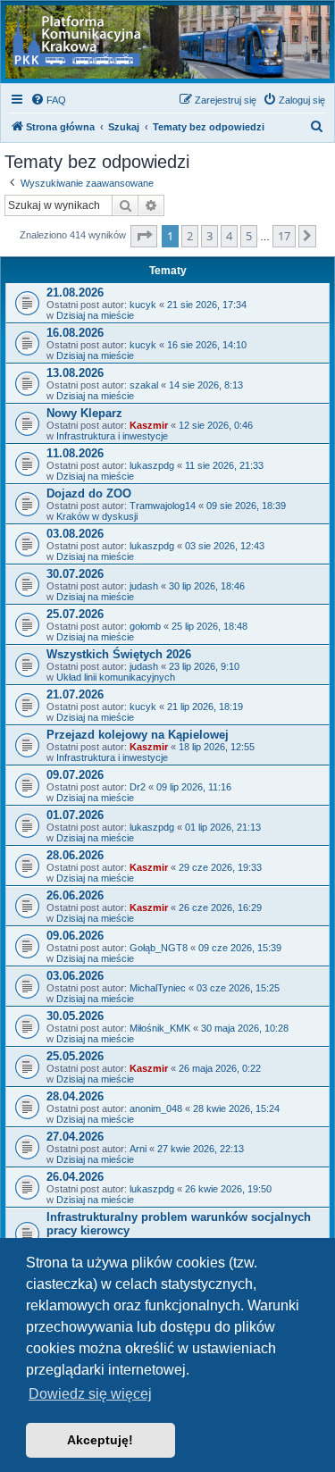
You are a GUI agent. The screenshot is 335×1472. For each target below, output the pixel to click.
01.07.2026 (75, 815)
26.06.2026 (75, 895)
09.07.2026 (75, 775)
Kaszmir (149, 425)
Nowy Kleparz (84, 413)
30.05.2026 (75, 1016)
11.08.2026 (75, 453)
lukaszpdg (152, 465)
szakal (144, 385)
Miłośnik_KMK (160, 1028)
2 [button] (190, 236)
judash (144, 586)
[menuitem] (48, 100)
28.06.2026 (75, 855)
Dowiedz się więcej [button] (90, 1393)
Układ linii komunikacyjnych (115, 677)
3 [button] (209, 236)
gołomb (145, 626)
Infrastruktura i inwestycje (112, 436)
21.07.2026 (75, 694)
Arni (138, 1148)
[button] (143, 236)
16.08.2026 (75, 332)
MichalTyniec (158, 988)
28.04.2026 (75, 1096)
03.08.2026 (75, 533)
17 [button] (284, 236)
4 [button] (229, 236)
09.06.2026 (75, 935)
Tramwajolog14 (163, 505)
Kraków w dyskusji (97, 516)
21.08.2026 (75, 292)
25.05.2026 (75, 1056)
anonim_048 (156, 1108)
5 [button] (249, 236)
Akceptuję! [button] (100, 1440)
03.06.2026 (75, 976)
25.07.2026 (75, 614)
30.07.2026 (75, 574)
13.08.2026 (75, 373)
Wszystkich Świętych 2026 (118, 654)
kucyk (143, 304)
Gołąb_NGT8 (159, 947)
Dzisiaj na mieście (95, 315)
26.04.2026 (75, 1176)
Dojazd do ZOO (88, 493)
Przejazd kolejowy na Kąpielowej (137, 734)
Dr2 (138, 787)
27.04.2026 (75, 1136)
